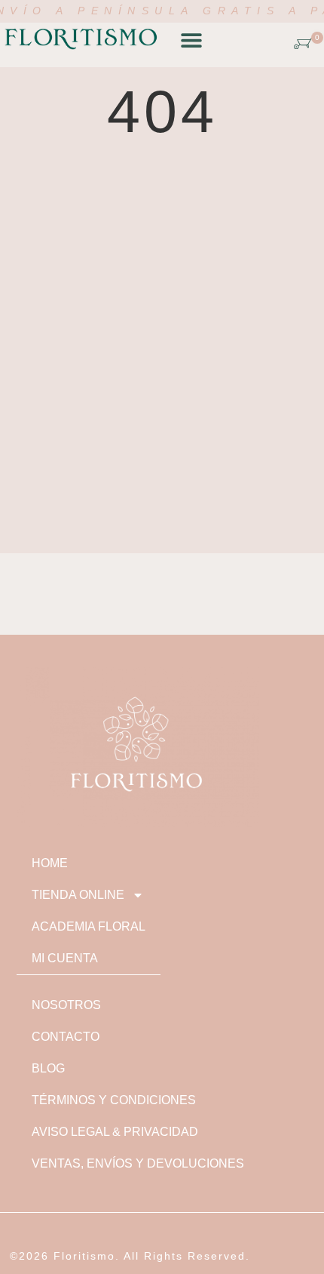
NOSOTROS (66, 1005)
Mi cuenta (65, 958)
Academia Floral (88, 926)
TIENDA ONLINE (78, 894)
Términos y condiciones (114, 1100)
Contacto (65, 1036)
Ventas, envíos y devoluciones (138, 1163)
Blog (48, 1068)
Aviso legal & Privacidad (115, 1131)
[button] (191, 40)
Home (50, 863)
